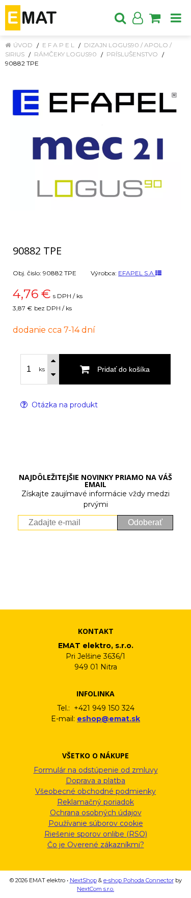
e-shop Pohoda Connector (138, 880)
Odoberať (145, 522)
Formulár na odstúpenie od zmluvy (96, 770)
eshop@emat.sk (108, 718)
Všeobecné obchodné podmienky (95, 791)
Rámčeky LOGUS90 (65, 54)
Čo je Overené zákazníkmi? (95, 844)
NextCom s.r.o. (95, 888)
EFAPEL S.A (136, 273)
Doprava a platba (95, 780)
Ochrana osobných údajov (96, 812)
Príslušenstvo (132, 54)
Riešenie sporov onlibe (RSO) (95, 834)
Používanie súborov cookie (95, 823)
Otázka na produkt (64, 404)
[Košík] (154, 18)
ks (42, 369)
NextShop (83, 880)
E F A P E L (58, 45)
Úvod (23, 45)
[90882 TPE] (95, 144)
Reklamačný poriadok (95, 802)
